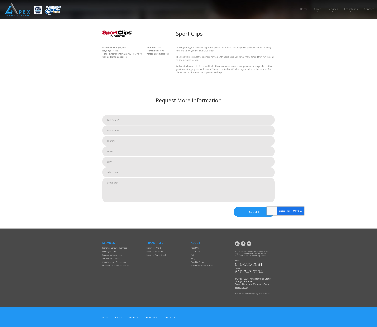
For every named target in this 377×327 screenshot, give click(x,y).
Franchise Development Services (115, 265)
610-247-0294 (249, 272)
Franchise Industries (155, 251)
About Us (195, 248)
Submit (254, 211)
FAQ (192, 255)
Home (303, 9)
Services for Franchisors (112, 255)
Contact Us (195, 251)
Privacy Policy (241, 287)
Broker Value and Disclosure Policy (252, 284)
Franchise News (197, 262)
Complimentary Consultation (114, 262)
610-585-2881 (249, 264)
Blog (193, 258)
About (317, 9)
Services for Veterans (111, 258)
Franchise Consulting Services (114, 248)
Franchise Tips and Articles (202, 265)
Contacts (169, 317)
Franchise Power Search (156, 255)
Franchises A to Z (154, 248)
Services (333, 9)
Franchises (351, 9)
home (105, 317)
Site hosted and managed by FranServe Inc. (252, 293)
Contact (369, 9)
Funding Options (109, 251)
